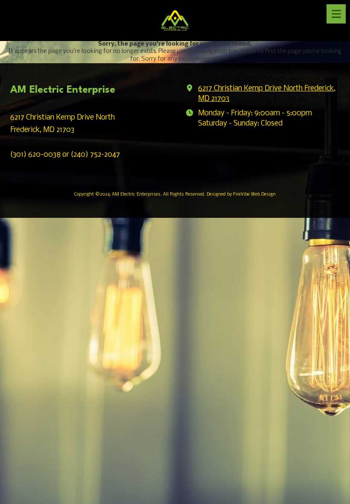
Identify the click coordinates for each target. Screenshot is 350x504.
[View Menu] (336, 13)
